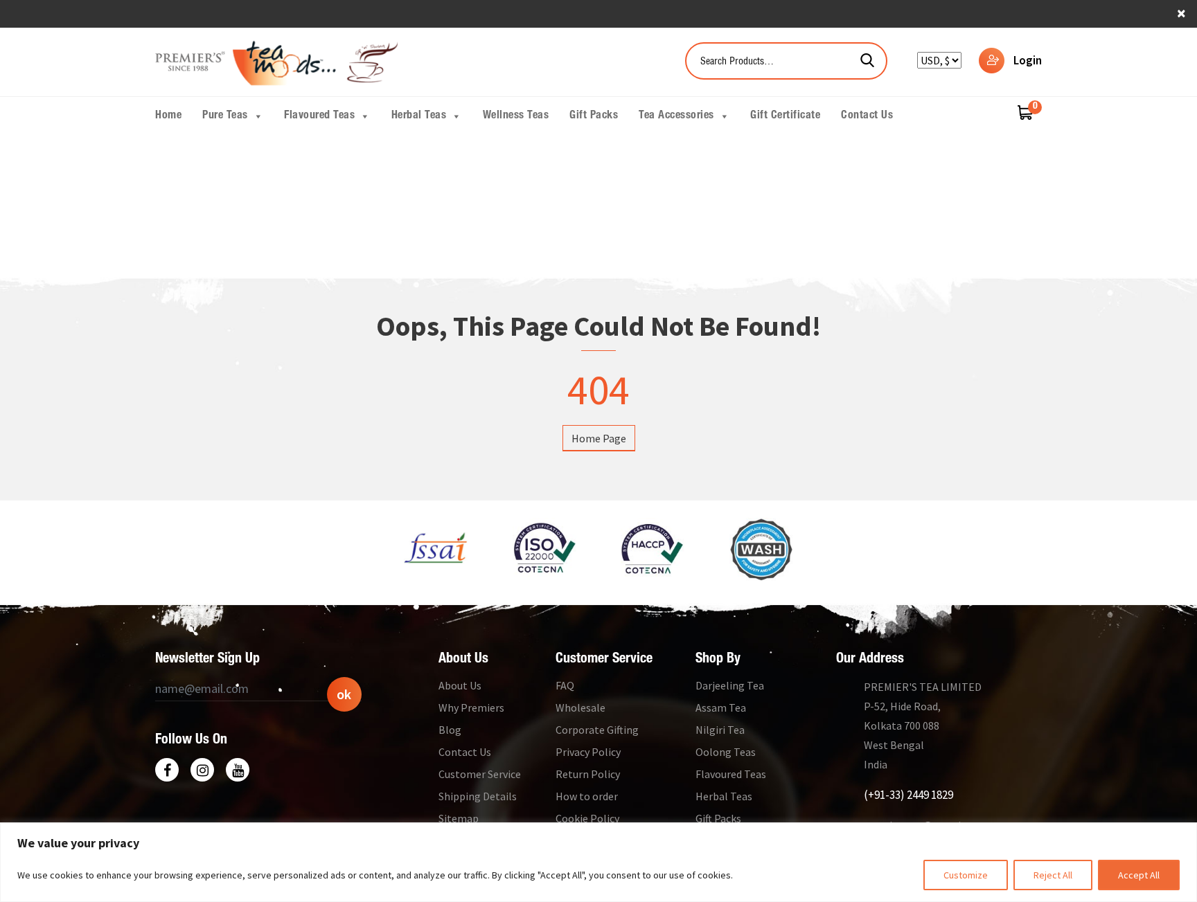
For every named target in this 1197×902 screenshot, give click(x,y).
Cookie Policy (587, 818)
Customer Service (479, 774)
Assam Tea (720, 707)
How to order (587, 796)
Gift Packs (593, 116)
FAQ (565, 685)
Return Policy (588, 774)
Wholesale (580, 707)
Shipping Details (477, 796)
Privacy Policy (588, 752)
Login (1027, 60)
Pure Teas (225, 116)
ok (344, 694)
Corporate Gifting (597, 730)
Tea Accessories (676, 116)
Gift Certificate (785, 116)
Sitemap (458, 818)
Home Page (598, 438)
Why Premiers (471, 707)
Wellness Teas (516, 116)
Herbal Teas (419, 116)
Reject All (1053, 875)
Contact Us (867, 116)
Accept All (1139, 875)
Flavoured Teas (319, 116)
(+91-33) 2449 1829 (908, 794)
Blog (449, 730)
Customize (965, 875)
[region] (598, 862)
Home (168, 116)
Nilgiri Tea (720, 730)
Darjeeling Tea (729, 685)
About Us (459, 685)
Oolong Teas (725, 752)
